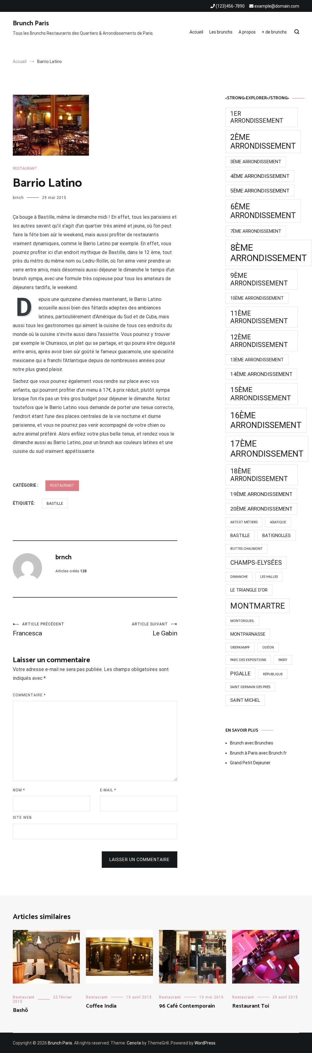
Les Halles (269, 577)
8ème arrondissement (268, 252)
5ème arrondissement (259, 191)
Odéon (268, 647)
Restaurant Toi (250, 1006)
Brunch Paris (31, 23)
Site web (22, 817)
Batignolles (276, 535)
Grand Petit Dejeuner (250, 762)
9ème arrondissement (259, 279)
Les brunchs (220, 32)
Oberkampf (240, 647)
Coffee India (101, 1006)
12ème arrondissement (259, 340)
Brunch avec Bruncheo (251, 742)
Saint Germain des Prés (250, 687)
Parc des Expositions (248, 660)
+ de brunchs (274, 32)
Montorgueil (242, 621)
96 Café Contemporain (187, 1006)
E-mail (108, 790)
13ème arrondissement (257, 359)
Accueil (196, 32)
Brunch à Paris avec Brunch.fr (258, 753)
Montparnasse (247, 634)
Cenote (134, 1043)
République (273, 674)
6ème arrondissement (263, 211)
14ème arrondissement (261, 374)
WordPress (204, 1043)
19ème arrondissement (261, 494)
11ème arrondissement (259, 317)
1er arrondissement (256, 117)
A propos (247, 32)
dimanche (239, 577)
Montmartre (257, 605)
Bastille (55, 503)
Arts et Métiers (243, 522)
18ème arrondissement (259, 474)
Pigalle (240, 673)
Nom (19, 790)
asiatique (278, 522)
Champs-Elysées (256, 562)
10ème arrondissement (257, 298)
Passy (282, 660)
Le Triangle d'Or (249, 590)
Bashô (20, 1010)
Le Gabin (154, 629)
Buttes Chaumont (246, 549)
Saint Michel (245, 700)
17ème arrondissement (266, 449)
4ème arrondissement (259, 176)
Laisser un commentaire (139, 859)
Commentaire (29, 695)
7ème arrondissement (255, 231)
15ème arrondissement (260, 394)
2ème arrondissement (263, 141)
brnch (18, 198)
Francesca (38, 629)
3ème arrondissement (255, 161)
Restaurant (25, 168)
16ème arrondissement (266, 420)
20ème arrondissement (261, 509)
